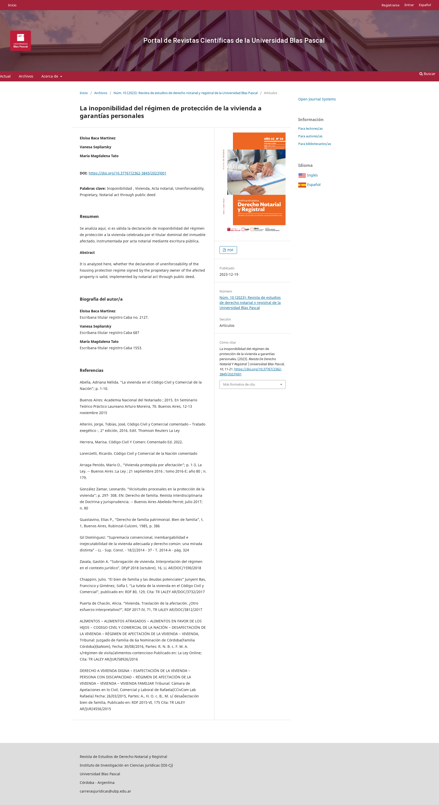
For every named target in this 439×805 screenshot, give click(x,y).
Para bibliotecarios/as (314, 143)
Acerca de (50, 76)
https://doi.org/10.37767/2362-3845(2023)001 (127, 173)
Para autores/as (310, 136)
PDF (230, 250)
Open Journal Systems (317, 99)
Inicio (12, 5)
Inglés (312, 175)
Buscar (429, 73)
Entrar (409, 5)
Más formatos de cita (239, 384)
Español (425, 5)
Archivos (26, 76)
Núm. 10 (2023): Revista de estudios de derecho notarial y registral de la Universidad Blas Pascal (186, 93)
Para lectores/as (310, 128)
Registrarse (390, 5)
